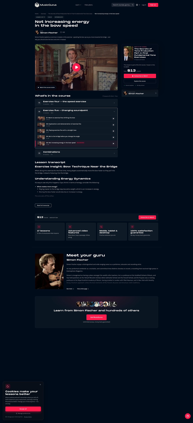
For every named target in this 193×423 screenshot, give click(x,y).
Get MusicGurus (96, 317)
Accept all (23, 409)
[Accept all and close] (40, 384)
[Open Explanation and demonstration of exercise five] (76, 125)
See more (69, 289)
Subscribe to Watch (141, 76)
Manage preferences (24, 413)
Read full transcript (43, 205)
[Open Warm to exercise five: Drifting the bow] (76, 119)
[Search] (132, 5)
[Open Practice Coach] (188, 416)
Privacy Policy (28, 417)
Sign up (153, 5)
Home (36, 13)
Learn (77, 5)
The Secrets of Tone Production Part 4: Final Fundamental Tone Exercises (70, 13)
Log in (144, 5)
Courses (43, 13)
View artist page (82, 289)
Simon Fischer (49, 33)
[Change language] (138, 5)
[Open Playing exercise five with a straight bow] (76, 131)
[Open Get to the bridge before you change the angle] (76, 137)
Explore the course (140, 81)
